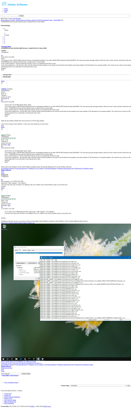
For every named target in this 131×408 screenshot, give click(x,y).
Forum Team (7, 393)
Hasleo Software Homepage (12, 397)
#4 (2, 179)
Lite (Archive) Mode (10, 400)
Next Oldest (5, 375)
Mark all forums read (10, 401)
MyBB (32, 406)
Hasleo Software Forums (8, 20)
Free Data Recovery (21, 168)
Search (6, 10)
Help (5, 12)
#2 (2, 100)
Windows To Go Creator (36, 168)
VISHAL (4, 89)
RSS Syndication (9, 403)
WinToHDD (57, 20)
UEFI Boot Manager (50, 168)
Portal (6, 8)
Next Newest (14, 375)
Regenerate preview (6, 368)
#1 (2, 55)
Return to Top (8, 398)
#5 (2, 207)
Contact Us (7, 395)
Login (14, 18)
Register (18, 18)
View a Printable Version (11, 382)
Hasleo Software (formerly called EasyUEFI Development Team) (34, 20)
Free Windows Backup (7, 168)
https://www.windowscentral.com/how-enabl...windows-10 (17, 223)
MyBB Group (47, 406)
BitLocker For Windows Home (84, 168)
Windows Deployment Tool (66, 168)
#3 (2, 146)
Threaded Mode (6, 46)
